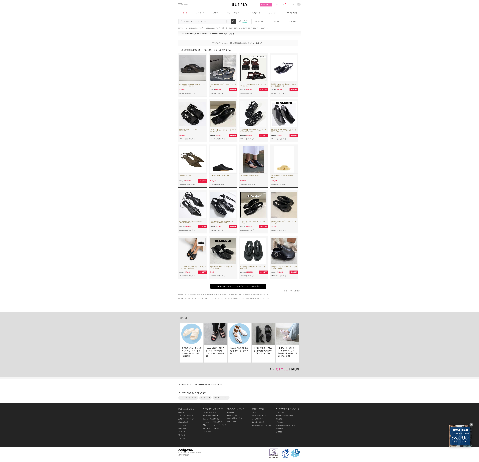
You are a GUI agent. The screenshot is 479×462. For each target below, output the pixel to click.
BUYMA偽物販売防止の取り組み (262, 425)
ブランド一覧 (182, 425)
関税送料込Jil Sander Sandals (188, 130)
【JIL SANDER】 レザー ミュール (220, 175)
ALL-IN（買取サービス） (234, 418)
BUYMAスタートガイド (259, 415)
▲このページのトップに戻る (292, 291)
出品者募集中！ (266, 4)
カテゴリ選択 (259, 21)
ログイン (277, 4)
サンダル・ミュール (221, 398)
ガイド (254, 412)
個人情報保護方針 (183, 455)
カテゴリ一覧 (182, 428)
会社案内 (279, 432)
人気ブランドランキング (185, 419)
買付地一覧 (181, 435)
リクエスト (293, 13)
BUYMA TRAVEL (232, 415)
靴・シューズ (205, 398)
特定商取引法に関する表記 (284, 415)
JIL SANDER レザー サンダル (249, 175)
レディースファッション (188, 398)
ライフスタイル (254, 13)
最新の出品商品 (183, 422)
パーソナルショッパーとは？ (212, 412)
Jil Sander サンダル (185, 175)
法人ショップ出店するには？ (212, 419)
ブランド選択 (275, 21)
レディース (200, 13)
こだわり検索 (291, 21)
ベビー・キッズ (233, 13)
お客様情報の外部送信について (285, 425)
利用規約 (279, 419)
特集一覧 (181, 412)
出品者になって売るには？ (211, 415)
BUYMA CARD (231, 412)
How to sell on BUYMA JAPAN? (212, 422)
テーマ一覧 (181, 432)
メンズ (216, 13)
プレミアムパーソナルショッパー (213, 428)
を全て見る (238, 286)
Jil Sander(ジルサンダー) (187, 93)
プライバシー (280, 422)
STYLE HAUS (231, 421)
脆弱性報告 (279, 428)
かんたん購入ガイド (258, 419)
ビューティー (274, 13)
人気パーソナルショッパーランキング (214, 425)
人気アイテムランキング (185, 415)
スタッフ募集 (280, 412)
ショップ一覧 (207, 431)
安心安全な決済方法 (258, 422)
